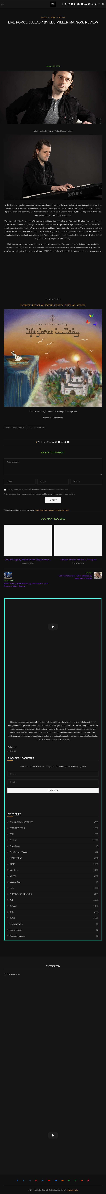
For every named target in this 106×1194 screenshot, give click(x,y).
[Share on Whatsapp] (56, 442)
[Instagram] (69, 4)
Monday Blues (54, 882)
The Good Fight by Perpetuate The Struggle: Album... (28, 560)
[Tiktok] (99, 4)
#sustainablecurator (15, 427)
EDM (54, 834)
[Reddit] (95, 4)
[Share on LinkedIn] (50, 442)
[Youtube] (78, 4)
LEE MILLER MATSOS (36, 427)
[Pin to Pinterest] (47, 442)
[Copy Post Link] (62, 442)
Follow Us (11, 751)
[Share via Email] (68, 442)
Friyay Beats (54, 846)
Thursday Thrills (54, 924)
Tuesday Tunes (54, 930)
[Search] (103, 4)
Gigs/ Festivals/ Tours (54, 852)
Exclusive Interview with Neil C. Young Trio (78, 560)
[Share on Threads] (65, 442)
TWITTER (49, 305)
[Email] (82, 4)
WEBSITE (81, 305)
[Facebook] (62, 4)
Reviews (54, 906)
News (54, 888)
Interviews (54, 870)
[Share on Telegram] (59, 442)
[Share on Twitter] (44, 442)
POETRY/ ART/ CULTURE (54, 894)
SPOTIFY (59, 305)
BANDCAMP (70, 305)
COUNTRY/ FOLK (54, 828)
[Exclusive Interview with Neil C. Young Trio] (78, 540)
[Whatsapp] (92, 4)
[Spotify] (89, 4)
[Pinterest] (72, 4)
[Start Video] (53, 626)
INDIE (54, 864)
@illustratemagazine (12, 974)
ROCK (54, 918)
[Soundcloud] (85, 4)
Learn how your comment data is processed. (52, 510)
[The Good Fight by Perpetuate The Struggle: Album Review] (28, 540)
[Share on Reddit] (53, 442)
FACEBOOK (25, 305)
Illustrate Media (72, 1190)
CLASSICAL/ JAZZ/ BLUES (54, 822)
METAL (54, 876)
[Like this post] (38, 442)
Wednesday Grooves (54, 936)
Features (54, 840)
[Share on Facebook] (41, 442)
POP (54, 900)
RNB (54, 912)
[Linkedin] (75, 4)
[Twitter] (66, 4)
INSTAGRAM (38, 305)
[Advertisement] (53, 44)
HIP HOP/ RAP (54, 858)
